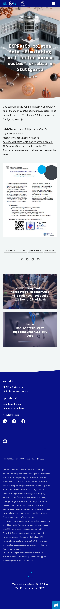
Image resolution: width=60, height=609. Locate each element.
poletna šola (35, 250)
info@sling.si (16, 387)
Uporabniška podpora (13, 408)
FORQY (41, 588)
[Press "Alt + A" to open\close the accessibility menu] (56, 605)
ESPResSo (11, 250)
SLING (45, 584)
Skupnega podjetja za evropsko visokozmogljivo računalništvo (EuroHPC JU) (26, 474)
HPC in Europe (9, 553)
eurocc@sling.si (21, 391)
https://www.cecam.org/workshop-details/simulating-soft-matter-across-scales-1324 (28, 141)
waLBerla (49, 250)
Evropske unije (34, 486)
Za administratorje (12, 404)
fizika (22, 250)
